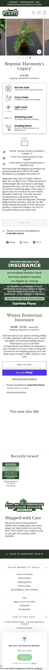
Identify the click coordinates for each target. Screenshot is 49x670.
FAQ (24, 598)
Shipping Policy (25, 582)
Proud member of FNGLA (24, 567)
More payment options (24, 379)
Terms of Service (24, 574)
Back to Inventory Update (26, 554)
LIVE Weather (24, 609)
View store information (16, 392)
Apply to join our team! (24, 601)
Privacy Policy (24, 586)
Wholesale (24, 605)
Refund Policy (24, 578)
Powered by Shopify (24, 628)
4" (24, 143)
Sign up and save (24, 617)
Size (24, 138)
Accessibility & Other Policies (24, 589)
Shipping (13, 78)
